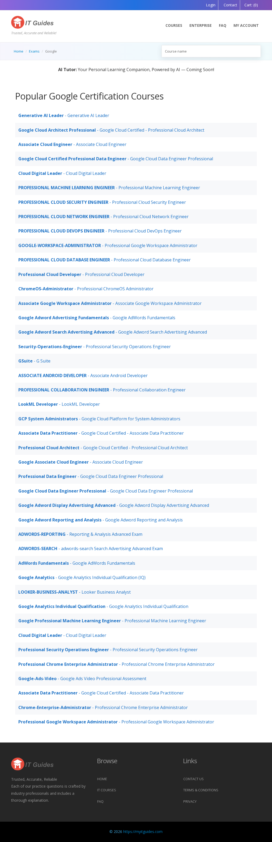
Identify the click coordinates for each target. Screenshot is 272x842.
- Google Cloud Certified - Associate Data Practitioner (101, 433)
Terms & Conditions (200, 790)
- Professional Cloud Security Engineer (102, 202)
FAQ (222, 25)
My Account (246, 25)
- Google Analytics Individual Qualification (103, 606)
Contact (230, 4)
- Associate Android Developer (83, 375)
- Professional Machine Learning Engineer (109, 188)
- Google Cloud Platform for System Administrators (99, 419)
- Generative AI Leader (63, 115)
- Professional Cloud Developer (81, 274)
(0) (251, 4)
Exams (34, 51)
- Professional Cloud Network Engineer (103, 216)
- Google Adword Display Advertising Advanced (113, 505)
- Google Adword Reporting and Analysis (100, 520)
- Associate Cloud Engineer (72, 144)
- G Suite (34, 361)
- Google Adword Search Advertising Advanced (112, 332)
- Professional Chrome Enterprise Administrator (116, 664)
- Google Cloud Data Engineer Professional (115, 159)
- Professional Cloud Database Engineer (104, 260)
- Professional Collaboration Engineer (102, 390)
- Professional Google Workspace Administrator (107, 245)
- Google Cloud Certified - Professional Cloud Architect (111, 130)
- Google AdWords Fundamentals (96, 318)
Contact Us (193, 778)
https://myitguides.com (143, 831)
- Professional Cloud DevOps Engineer (100, 231)
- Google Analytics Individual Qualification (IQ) (82, 577)
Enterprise (200, 25)
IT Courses (106, 790)
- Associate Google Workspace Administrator (110, 303)
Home (18, 51)
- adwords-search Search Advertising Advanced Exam (90, 548)
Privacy (190, 801)
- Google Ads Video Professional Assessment (82, 678)
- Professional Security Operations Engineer (94, 346)
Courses (173, 25)
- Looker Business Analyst (74, 592)
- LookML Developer (59, 404)
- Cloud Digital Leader (62, 173)
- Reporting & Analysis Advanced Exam (80, 534)
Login (210, 4)
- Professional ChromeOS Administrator (86, 289)
